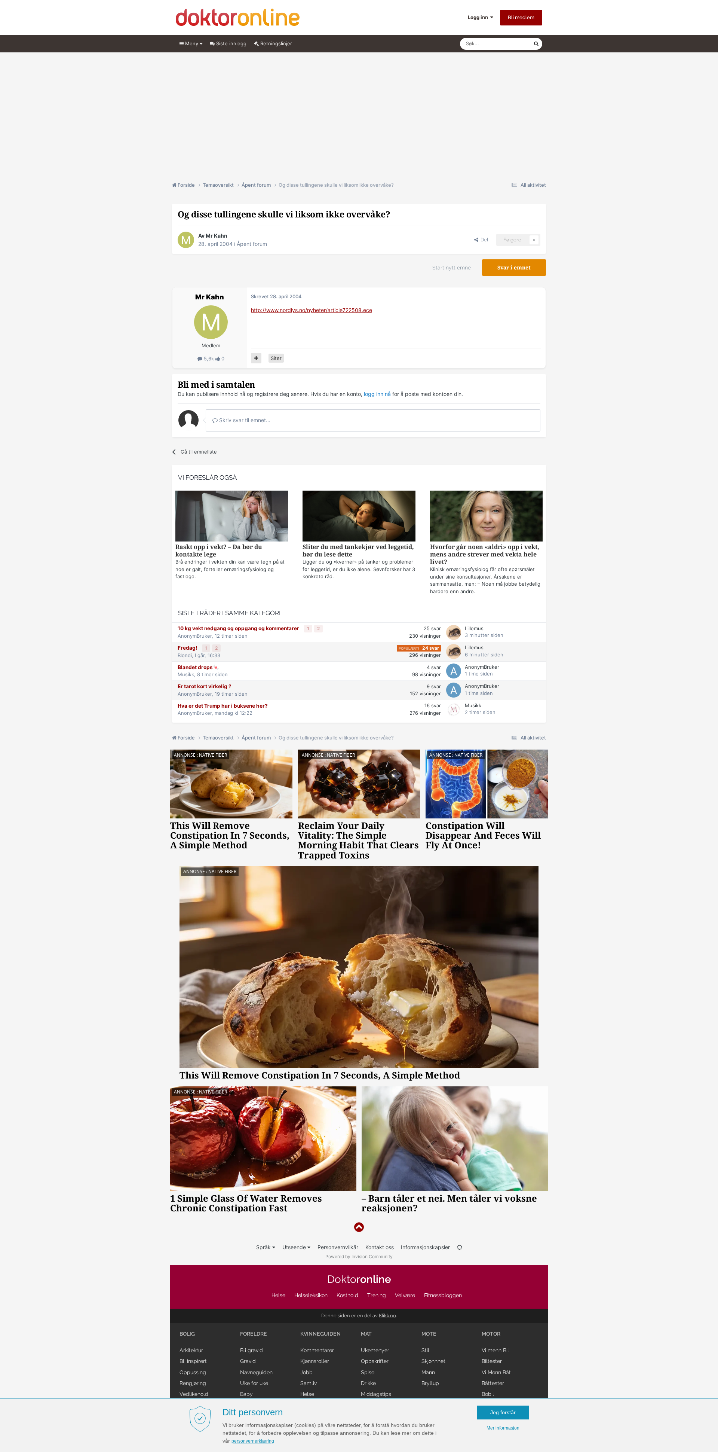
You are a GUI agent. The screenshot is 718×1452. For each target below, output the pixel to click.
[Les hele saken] (231, 517)
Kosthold (347, 1295)
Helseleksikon (311, 1295)
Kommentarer (317, 1350)
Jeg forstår (503, 1412)
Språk (264, 1247)
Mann (428, 1372)
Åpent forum (252, 244)
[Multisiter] (256, 358)
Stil (425, 1350)
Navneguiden (256, 1372)
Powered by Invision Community (359, 1256)
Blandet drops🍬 (198, 667)
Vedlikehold (194, 1394)
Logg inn (479, 17)
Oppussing (193, 1372)
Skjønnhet (433, 1361)
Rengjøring (193, 1383)
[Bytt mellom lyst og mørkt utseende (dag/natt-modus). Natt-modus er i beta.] (459, 1247)
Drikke (368, 1383)
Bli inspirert (193, 1361)
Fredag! (188, 648)
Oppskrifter (375, 1361)
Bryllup (430, 1383)
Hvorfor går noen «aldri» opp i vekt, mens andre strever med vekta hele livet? (484, 554)
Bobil (488, 1394)
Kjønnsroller (314, 1361)
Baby (246, 1394)
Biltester (492, 1361)
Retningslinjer (275, 43)
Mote (428, 1334)
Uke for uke (254, 1383)
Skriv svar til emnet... (244, 420)
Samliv (308, 1383)
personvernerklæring (252, 1441)
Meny (192, 43)
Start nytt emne (451, 268)
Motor (491, 1334)
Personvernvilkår (337, 1247)
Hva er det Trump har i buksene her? (223, 706)
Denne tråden (508, 43)
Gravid (248, 1361)
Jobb (306, 1372)
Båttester (493, 1383)
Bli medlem (521, 17)
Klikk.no (387, 1315)
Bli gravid (251, 1350)
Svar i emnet (514, 268)
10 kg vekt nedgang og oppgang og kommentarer (239, 628)
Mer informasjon (503, 1428)
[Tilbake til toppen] (359, 1227)
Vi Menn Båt (496, 1372)
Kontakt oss (379, 1247)
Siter (276, 358)
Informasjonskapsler (425, 1247)
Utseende (294, 1247)
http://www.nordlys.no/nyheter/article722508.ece (311, 310)
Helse (278, 1295)
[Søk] (536, 44)
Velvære (405, 1295)
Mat (366, 1334)
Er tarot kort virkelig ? (204, 686)
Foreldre (253, 1334)
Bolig (187, 1334)
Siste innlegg (230, 43)
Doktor (359, 1279)
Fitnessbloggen (443, 1295)
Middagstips (376, 1394)
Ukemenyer (375, 1350)
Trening (376, 1295)
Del (483, 239)
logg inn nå (377, 394)
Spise (367, 1372)
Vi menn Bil (495, 1350)
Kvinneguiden (320, 1334)
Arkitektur (191, 1350)
